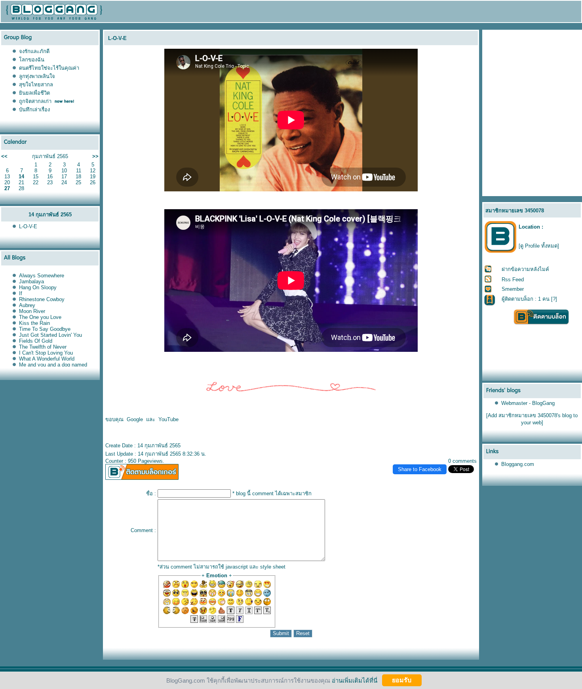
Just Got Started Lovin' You (50, 335)
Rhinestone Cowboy (42, 299)
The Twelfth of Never (43, 347)
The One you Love (40, 317)
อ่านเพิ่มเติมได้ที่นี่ (354, 680)
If (20, 293)
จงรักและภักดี (34, 51)
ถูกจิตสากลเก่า (35, 101)
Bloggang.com (517, 464)
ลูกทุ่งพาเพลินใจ (37, 76)
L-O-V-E (28, 226)
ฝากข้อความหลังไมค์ (525, 269)
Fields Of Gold (35, 341)
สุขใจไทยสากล (36, 85)
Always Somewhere (41, 276)
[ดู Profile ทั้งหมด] (539, 246)
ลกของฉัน (31, 60)
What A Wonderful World (46, 359)
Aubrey (27, 305)
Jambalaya (31, 281)
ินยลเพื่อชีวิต (34, 93)
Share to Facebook (419, 469)
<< (4, 156)
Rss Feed (513, 279)
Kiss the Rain (34, 323)
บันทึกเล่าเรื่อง (34, 110)
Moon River (32, 311)
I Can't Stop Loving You (46, 353)
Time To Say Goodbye (44, 329)
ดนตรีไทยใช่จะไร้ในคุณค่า (49, 68)
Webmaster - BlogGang (528, 403)
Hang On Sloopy (38, 287)
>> (95, 156)
